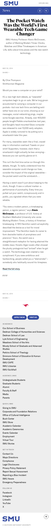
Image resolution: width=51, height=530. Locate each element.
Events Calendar (10, 432)
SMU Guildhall (9, 369)
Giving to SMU (9, 408)
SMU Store (8, 422)
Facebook (7, 492)
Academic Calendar (12, 425)
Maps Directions (10, 457)
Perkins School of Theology (15, 352)
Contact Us (8, 453)
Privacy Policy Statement (14, 468)
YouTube (7, 503)
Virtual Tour (8, 440)
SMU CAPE (8, 362)
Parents (6, 397)
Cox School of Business (14, 328)
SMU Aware (8, 478)
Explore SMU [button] (43, 3)
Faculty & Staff (9, 390)
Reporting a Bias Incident (14, 475)
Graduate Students (11, 383)
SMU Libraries (9, 366)
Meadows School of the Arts (16, 342)
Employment (8, 436)
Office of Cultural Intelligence (16, 415)
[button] (46, 516)
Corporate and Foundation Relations (20, 411)
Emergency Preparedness (14, 482)
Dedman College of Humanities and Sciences (24, 331)
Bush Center (8, 418)
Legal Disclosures (11, 464)
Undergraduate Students (14, 380)
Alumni (6, 387)
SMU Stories (8, 443)
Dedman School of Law (14, 335)
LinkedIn (7, 499)
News (6, 10)
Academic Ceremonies (13, 429)
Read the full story (11, 268)
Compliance (8, 461)
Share (5, 72)
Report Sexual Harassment (15, 471)
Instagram (7, 496)
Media (6, 394)
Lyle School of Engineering (15, 339)
